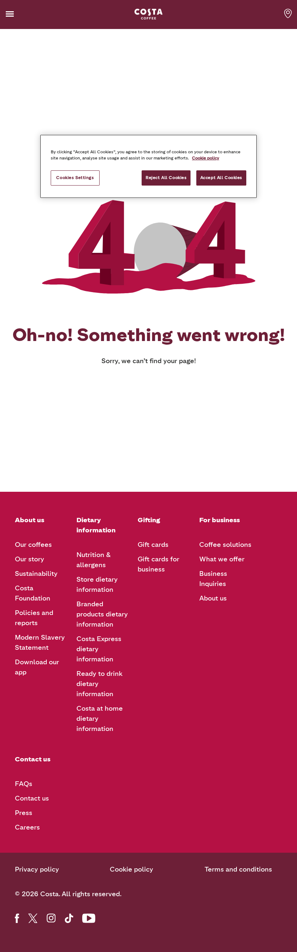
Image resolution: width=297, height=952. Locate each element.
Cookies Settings (75, 177)
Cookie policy (131, 869)
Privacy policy (37, 869)
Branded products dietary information (102, 614)
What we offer (221, 559)
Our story (29, 559)
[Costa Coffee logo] (148, 14)
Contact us (32, 798)
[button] (21, 14)
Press (23, 813)
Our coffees (33, 545)
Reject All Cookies (166, 177)
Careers (27, 827)
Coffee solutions (225, 545)
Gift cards (153, 545)
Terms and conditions (238, 869)
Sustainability (36, 574)
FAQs (23, 784)
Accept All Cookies (221, 177)
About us (213, 598)
